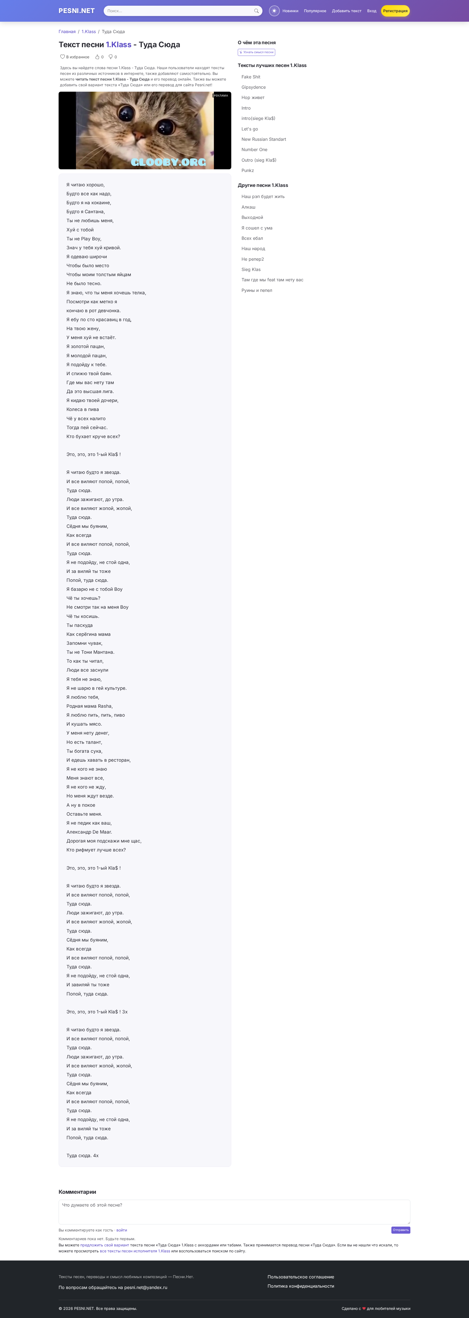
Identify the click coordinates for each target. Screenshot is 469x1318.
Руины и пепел (257, 290)
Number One (254, 149)
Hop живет (253, 97)
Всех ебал (252, 238)
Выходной (252, 217)
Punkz (248, 170)
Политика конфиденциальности (301, 1286)
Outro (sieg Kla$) (259, 160)
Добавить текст (347, 10)
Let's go (250, 129)
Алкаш (248, 207)
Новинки (290, 10)
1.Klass (89, 31)
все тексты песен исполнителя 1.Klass (135, 1251)
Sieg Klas (251, 269)
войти (121, 1230)
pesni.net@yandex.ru (145, 1287)
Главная (67, 31)
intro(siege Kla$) (258, 118)
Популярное (315, 10)
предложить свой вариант (104, 1245)
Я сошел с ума (257, 228)
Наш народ (253, 248)
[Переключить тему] (274, 10)
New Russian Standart (264, 139)
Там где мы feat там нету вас (272, 279)
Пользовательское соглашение (301, 1276)
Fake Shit (251, 76)
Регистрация (395, 10)
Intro (246, 108)
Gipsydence (254, 87)
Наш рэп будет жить (263, 196)
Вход (371, 10)
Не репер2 (253, 259)
